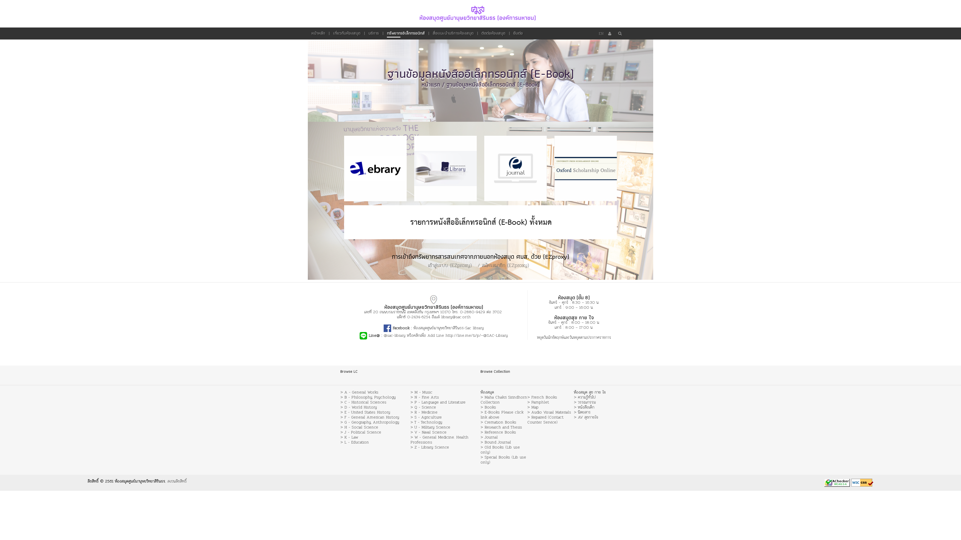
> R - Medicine (423, 412)
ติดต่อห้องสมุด (493, 33)
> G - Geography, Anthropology (369, 422)
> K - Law (349, 437)
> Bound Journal (495, 442)
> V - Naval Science (428, 432)
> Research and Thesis (501, 427)
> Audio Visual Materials (549, 412)
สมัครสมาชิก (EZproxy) (506, 265)
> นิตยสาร (582, 412)
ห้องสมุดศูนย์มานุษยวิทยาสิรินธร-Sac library (448, 328)
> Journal (489, 437)
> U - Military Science (430, 427)
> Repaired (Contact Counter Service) (545, 419)
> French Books (542, 397)
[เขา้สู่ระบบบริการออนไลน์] (609, 34)
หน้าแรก (430, 84)
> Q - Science (423, 407)
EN (601, 33)
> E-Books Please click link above (502, 414)
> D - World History (358, 407)
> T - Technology (426, 422)
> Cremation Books (498, 422)
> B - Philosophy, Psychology (368, 397)
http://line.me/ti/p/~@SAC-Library (476, 335)
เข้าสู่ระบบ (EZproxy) (451, 265)
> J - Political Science (360, 432)
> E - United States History (365, 412)
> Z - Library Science (429, 447)
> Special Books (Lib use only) (503, 459)
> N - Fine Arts (424, 397)
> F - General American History (369, 417)
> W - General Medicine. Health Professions (439, 439)
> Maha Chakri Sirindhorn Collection (503, 399)
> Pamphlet (538, 402)
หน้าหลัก (318, 33)
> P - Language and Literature (437, 402)
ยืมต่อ (518, 33)
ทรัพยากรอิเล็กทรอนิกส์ (406, 33)
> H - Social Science (359, 427)
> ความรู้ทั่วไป (585, 397)
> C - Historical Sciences (363, 402)
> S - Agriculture (426, 417)
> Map (533, 407)
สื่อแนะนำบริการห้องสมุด (453, 33)
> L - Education (354, 442)
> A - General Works (359, 392)
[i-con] (620, 34)
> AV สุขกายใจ (586, 417)
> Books (488, 407)
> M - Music (421, 392)
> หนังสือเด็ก (584, 407)
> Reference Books (498, 432)
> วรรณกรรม (585, 402)
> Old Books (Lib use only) (500, 449)
